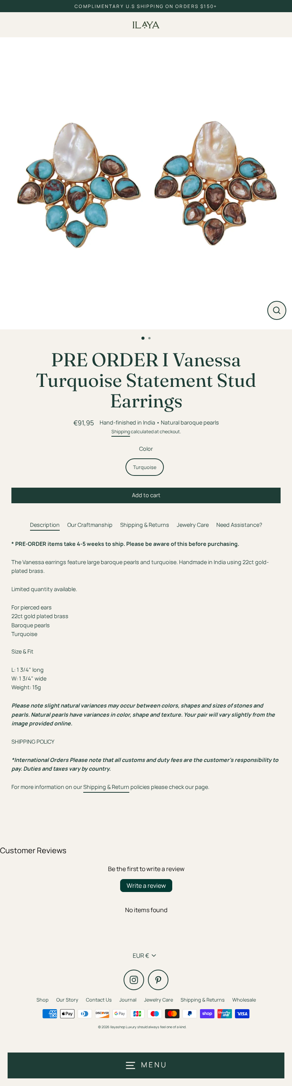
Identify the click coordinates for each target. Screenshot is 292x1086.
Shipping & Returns (144, 524)
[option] (146, 183)
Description (45, 524)
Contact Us (99, 999)
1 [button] (143, 338)
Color (146, 448)
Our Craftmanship (90, 524)
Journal (127, 999)
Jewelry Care (193, 524)
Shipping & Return (106, 786)
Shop (42, 999)
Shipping (120, 431)
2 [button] (150, 339)
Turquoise (144, 467)
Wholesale (244, 999)
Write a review (146, 885)
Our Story (67, 999)
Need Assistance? (239, 524)
